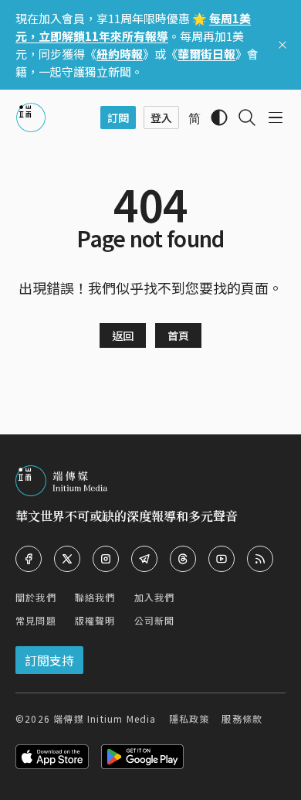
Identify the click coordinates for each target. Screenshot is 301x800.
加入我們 (154, 597)
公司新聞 (154, 620)
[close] (282, 44)
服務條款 (242, 718)
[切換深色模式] (219, 117)
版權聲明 (95, 620)
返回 (123, 335)
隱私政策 (189, 718)
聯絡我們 (95, 597)
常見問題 (35, 620)
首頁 (178, 335)
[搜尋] (247, 117)
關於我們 (35, 597)
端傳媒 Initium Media (104, 718)
